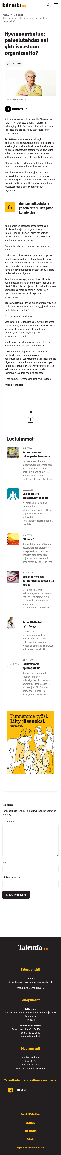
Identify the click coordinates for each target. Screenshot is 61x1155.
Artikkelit (18, 15)
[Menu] (56, 4)
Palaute (30, 1139)
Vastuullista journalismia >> (31, 988)
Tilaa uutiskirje (30, 1131)
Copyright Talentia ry (30, 1114)
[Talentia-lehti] (13, 5)
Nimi (5, 863)
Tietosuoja (30, 1123)
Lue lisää (47, 479)
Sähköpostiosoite (11, 877)
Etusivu (5, 15)
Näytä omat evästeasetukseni (30, 1148)
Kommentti (9, 822)
